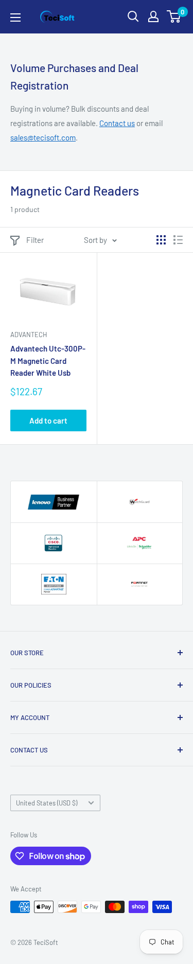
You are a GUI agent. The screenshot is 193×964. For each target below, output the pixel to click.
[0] (174, 16)
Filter (35, 239)
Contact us (117, 123)
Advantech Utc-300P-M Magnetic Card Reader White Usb (47, 360)
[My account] (153, 16)
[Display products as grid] (161, 239)
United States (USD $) (46, 803)
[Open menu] (15, 17)
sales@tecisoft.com (43, 137)
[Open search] (133, 16)
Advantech (28, 334)
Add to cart (48, 420)
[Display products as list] (178, 239)
